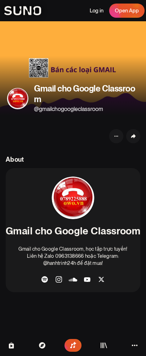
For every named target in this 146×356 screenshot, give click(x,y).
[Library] (103, 345)
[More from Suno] (134, 345)
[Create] (73, 345)
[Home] (42, 345)
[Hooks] (11, 345)
